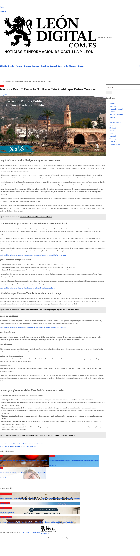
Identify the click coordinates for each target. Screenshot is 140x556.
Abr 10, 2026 (53, 465)
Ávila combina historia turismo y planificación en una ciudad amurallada (74, 461)
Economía (27, 66)
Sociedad (53, 66)
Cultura (112, 104)
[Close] (3, 545)
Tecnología (45, 66)
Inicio (4, 66)
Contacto (3, 11)
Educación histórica (116, 114)
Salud (60, 66)
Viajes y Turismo (70, 66)
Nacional (19, 66)
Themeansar (36, 532)
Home (2, 7)
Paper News (25, 532)
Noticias (11, 66)
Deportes (113, 106)
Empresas (35, 66)
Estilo (111, 125)
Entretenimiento (115, 122)
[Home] (1, 66)
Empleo (112, 117)
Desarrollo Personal (116, 109)
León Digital (10, 57)
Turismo (52, 456)
